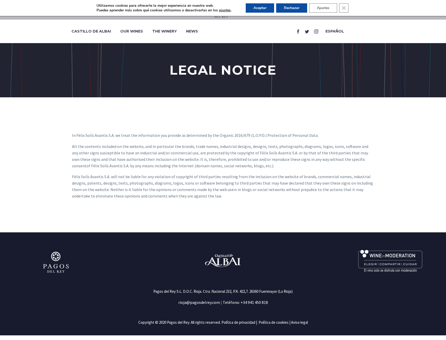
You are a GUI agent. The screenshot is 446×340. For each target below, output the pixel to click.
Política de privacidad (238, 322)
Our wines (131, 31)
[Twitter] (306, 31)
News (192, 31)
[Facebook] (296, 31)
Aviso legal (299, 322)
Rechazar (291, 7)
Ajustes (323, 7)
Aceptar (259, 7)
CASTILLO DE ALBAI (91, 31)
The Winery (164, 31)
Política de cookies (274, 322)
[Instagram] (316, 31)
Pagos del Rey (178, 322)
